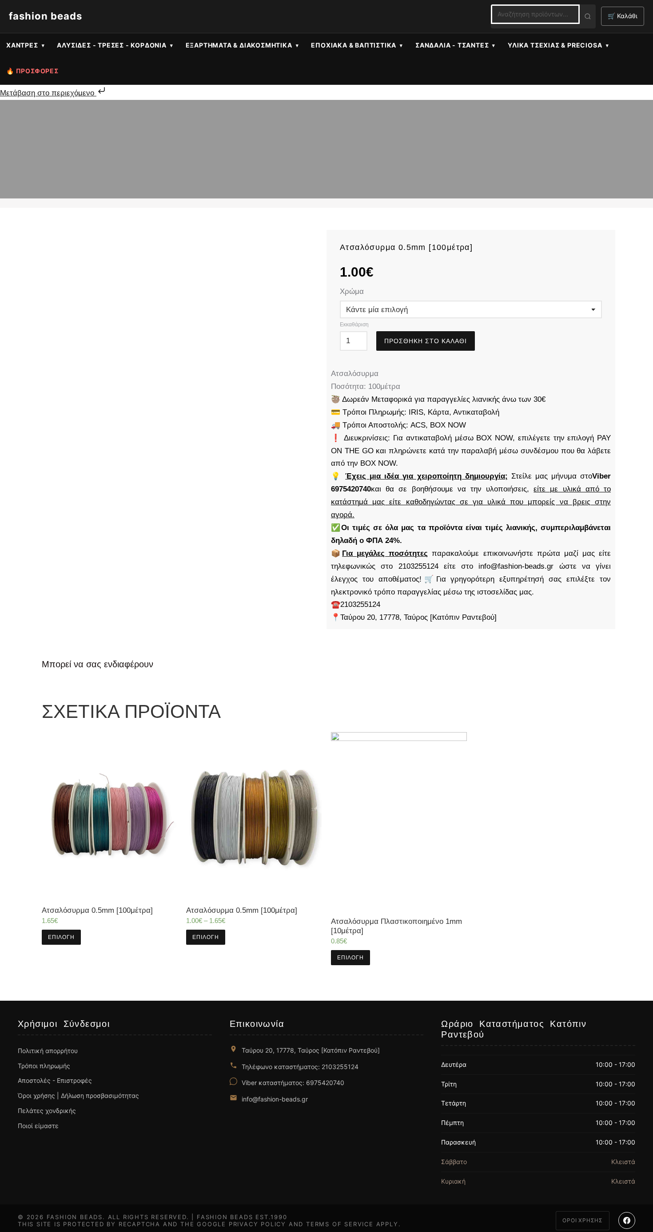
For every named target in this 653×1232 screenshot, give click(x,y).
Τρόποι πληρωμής (44, 1066)
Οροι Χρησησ (582, 1220)
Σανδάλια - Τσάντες (452, 45)
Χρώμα (352, 291)
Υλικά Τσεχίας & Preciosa (555, 45)
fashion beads (45, 16)
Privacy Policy (257, 1224)
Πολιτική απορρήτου (48, 1050)
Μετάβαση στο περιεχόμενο (48, 93)
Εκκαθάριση (354, 324)
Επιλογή (61, 937)
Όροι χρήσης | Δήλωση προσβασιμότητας (78, 1095)
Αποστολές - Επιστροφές (55, 1080)
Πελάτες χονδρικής (47, 1110)
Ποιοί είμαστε (38, 1125)
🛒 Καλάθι (622, 16)
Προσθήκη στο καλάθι (425, 341)
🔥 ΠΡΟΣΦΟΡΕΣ (32, 71)
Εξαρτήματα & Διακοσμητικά (239, 45)
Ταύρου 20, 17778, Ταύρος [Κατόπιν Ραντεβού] (311, 1050)
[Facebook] (626, 1220)
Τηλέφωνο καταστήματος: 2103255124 (300, 1066)
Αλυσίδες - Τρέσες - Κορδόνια (111, 45)
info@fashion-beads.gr (275, 1099)
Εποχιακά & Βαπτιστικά (353, 45)
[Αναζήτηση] (588, 16)
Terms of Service (340, 1224)
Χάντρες (22, 45)
